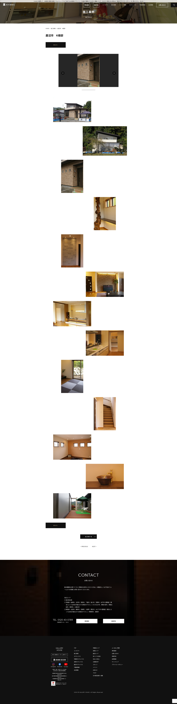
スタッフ (95, 664)
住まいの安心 (96, 659)
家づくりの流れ (97, 656)
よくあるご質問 (116, 648)
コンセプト (105, 5)
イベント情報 (122, 5)
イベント (95, 667)
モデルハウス (132, 5)
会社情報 (150, 5)
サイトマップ (115, 662)
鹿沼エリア (95, 653)
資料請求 (86, 5)
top (75, 648)
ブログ (94, 673)
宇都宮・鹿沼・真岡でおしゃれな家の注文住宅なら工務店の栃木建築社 (59, 670)
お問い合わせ (115, 653)
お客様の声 (95, 662)
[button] (63, 73)
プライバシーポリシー (117, 664)
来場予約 (96, 5)
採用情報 (114, 659)
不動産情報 (142, 5)
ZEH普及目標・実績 (98, 675)
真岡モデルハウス (78, 662)
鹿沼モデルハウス (78, 664)
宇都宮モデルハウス (79, 659)
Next (93, 546)
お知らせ (95, 670)
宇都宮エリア (96, 648)
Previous (85, 546)
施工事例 (113, 5)
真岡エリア (95, 651)
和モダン (55, 45)
